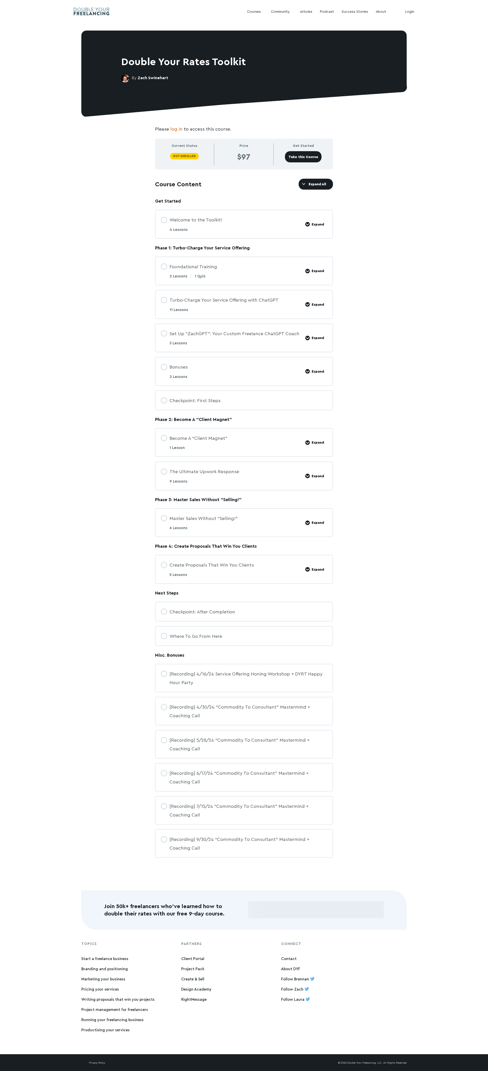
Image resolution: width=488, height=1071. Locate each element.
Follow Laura (293, 999)
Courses (254, 11)
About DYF (290, 968)
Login (409, 11)
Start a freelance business (104, 958)
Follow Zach (292, 989)
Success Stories (355, 11)
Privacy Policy (97, 1062)
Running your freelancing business (112, 1019)
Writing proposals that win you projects (118, 999)
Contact (289, 958)
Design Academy (196, 989)
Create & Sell (192, 979)
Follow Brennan (295, 979)
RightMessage (194, 999)
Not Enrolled (184, 156)
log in (176, 129)
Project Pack (192, 968)
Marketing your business (103, 979)
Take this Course (303, 156)
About (381, 11)
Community (280, 11)
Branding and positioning (104, 968)
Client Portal (192, 958)
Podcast (327, 11)
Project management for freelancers (114, 1009)
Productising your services (105, 1029)
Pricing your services (100, 989)
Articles (306, 11)
